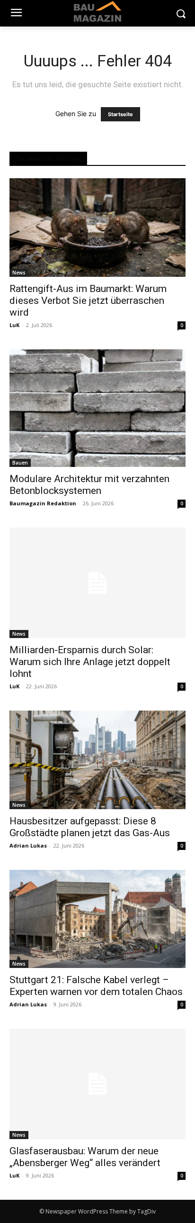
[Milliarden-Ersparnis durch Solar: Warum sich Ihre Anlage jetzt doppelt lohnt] (97, 583)
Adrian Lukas (28, 845)
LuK (14, 325)
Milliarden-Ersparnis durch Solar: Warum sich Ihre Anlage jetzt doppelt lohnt (89, 661)
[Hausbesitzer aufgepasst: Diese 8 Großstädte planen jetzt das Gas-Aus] (97, 760)
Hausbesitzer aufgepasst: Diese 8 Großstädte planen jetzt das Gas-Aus (89, 827)
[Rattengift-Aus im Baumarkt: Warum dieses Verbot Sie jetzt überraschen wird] (97, 227)
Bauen (20, 462)
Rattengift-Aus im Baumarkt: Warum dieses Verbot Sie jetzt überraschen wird (88, 300)
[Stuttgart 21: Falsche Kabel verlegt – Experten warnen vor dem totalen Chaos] (97, 919)
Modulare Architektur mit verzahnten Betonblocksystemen (89, 484)
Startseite (120, 114)
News (19, 272)
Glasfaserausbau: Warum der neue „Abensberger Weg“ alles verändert (84, 1156)
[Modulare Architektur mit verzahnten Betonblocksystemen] (97, 408)
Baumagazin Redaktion (42, 503)
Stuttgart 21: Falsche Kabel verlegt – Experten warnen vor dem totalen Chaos (96, 985)
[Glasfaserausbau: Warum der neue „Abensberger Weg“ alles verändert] (97, 1084)
